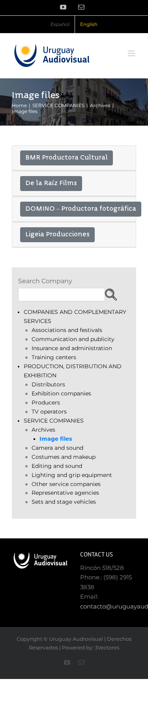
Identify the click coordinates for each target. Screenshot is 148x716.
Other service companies (66, 484)
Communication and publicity (73, 339)
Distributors (48, 384)
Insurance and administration (72, 348)
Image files (55, 439)
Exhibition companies (61, 393)
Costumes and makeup (64, 457)
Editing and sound (57, 466)
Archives (43, 430)
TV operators (49, 411)
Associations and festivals (67, 330)
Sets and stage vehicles (64, 502)
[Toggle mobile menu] (132, 53)
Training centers (54, 357)
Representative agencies (65, 493)
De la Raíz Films (51, 183)
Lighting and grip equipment (72, 475)
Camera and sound (57, 448)
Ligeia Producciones (57, 235)
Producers (46, 402)
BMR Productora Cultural (66, 158)
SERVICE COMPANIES (54, 420)
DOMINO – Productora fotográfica (80, 209)
